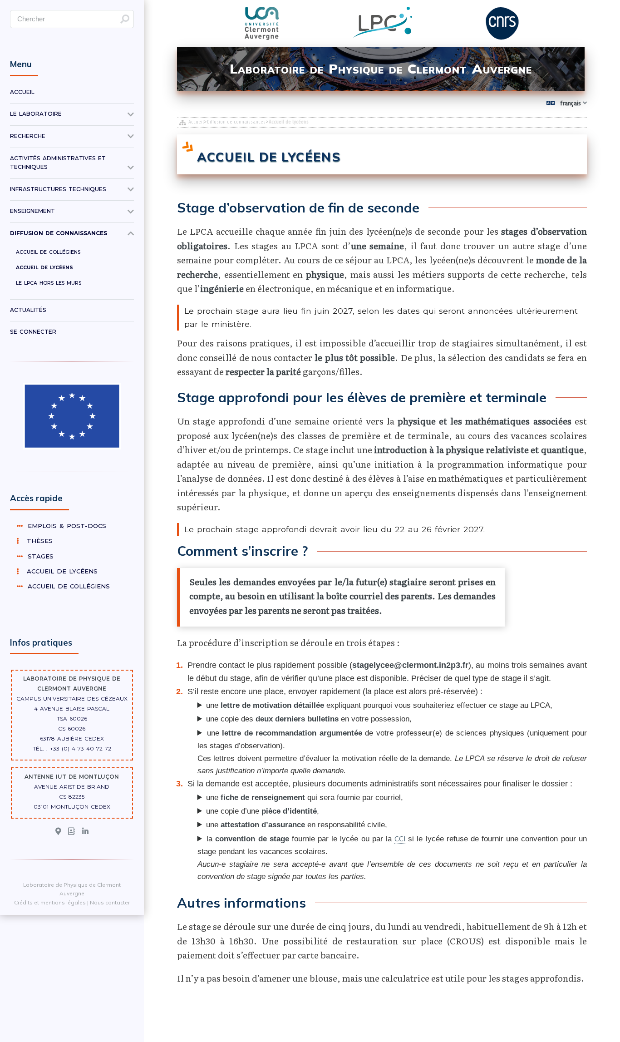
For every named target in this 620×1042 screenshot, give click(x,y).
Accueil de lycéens (44, 268)
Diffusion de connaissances (236, 122)
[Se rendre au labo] (58, 831)
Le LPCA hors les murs (48, 283)
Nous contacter (110, 902)
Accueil (196, 122)
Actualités (28, 310)
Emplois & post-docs (65, 525)
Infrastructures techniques (58, 189)
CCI (399, 839)
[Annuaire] (71, 831)
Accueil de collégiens (48, 252)
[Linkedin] (85, 831)
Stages (39, 556)
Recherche (27, 136)
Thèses (37, 540)
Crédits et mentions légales (50, 902)
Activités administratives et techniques (58, 163)
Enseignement (32, 211)
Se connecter (33, 332)
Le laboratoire (36, 114)
